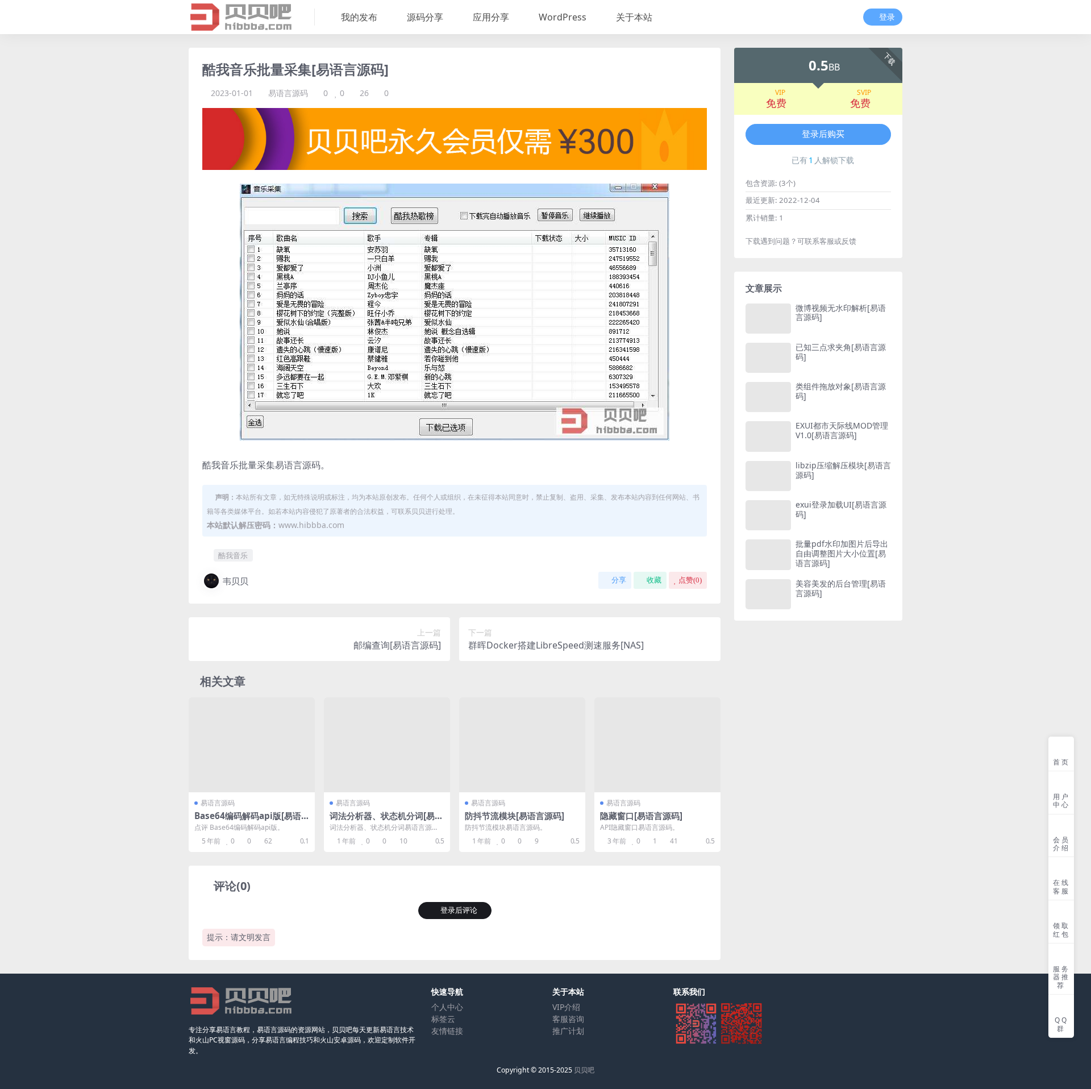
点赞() (690, 580)
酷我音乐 (233, 555)
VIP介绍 (566, 1006)
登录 (887, 17)
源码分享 (425, 17)
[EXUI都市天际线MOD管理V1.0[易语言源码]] (768, 436)
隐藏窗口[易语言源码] (641, 815)
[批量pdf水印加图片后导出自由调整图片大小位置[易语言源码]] (768, 554)
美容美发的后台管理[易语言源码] (841, 588)
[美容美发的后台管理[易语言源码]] (768, 594)
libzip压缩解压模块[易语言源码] (843, 470)
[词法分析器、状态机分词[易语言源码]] (387, 744)
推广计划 (568, 1030)
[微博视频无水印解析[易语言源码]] (768, 319)
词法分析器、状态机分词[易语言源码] (386, 821)
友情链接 (447, 1030)
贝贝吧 (584, 1070)
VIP (780, 93)
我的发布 (359, 17)
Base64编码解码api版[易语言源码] (247, 821)
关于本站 (634, 17)
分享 (618, 580)
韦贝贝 (235, 581)
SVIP (864, 93)
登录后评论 (458, 910)
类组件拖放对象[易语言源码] (841, 391)
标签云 (443, 1018)
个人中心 (447, 1006)
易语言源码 (288, 93)
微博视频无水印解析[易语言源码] (841, 312)
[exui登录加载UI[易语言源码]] (768, 515)
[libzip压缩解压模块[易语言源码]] (768, 476)
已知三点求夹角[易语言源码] (841, 352)
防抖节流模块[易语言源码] (514, 815)
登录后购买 (823, 134)
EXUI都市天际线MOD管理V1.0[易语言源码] (842, 430)
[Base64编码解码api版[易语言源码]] (252, 744)
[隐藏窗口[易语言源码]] (657, 744)
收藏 (654, 580)
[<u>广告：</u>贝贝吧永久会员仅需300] (454, 138)
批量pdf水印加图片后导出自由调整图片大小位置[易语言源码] (842, 553)
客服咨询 (568, 1018)
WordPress (562, 17)
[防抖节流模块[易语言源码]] (522, 744)
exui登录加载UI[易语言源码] (841, 509)
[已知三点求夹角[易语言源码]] (768, 358)
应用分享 (491, 17)
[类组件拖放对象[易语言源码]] (768, 397)
